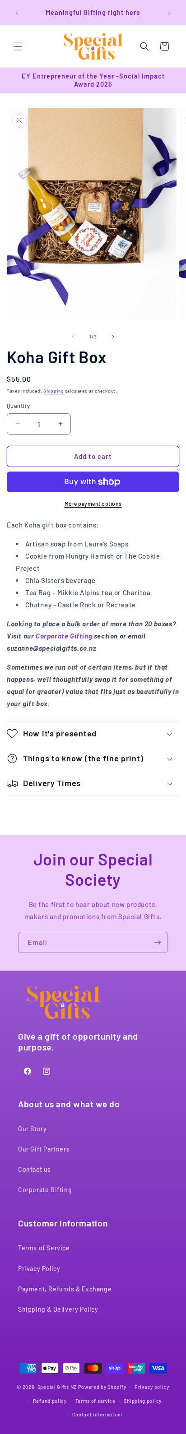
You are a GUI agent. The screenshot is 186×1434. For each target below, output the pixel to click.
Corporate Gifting (64, 636)
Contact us (34, 1169)
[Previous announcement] (17, 13)
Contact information (97, 1414)
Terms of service (95, 1401)
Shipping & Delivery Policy (58, 1309)
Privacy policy (152, 1387)
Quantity (18, 405)
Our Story (32, 1129)
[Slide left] (73, 337)
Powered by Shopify (102, 1387)
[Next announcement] (169, 13)
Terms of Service (44, 1248)
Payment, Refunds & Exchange (65, 1289)
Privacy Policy (39, 1268)
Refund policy (50, 1401)
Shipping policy (143, 1401)
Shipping (53, 390)
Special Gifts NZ (57, 1387)
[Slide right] (113, 337)
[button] (18, 46)
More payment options (93, 503)
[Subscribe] (157, 942)
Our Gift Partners (44, 1149)
